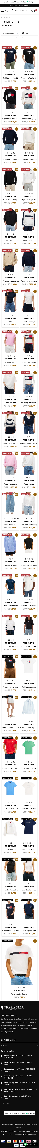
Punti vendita (7, 1051)
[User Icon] (32, 11)
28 (12, 518)
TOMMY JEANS (7, 17)
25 (4, 518)
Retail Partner (31, 1135)
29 (15, 518)
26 (6, 518)
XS (8, 356)
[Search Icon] (6, 11)
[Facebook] (3, 1103)
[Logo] (19, 10)
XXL (33, 843)
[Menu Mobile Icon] (2, 10)
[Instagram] (8, 1103)
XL (14, 72)
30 (18, 518)
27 (9, 518)
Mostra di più (7, 25)
